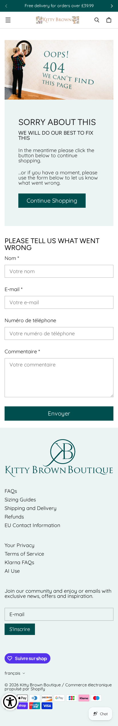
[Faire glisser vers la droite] (112, 6)
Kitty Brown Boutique (40, 684)
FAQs (11, 491)
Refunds (14, 516)
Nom (12, 258)
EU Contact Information (32, 525)
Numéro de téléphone (30, 320)
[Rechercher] (97, 20)
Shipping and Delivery (30, 508)
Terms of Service (24, 553)
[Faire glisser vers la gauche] (6, 6)
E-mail (14, 289)
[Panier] (109, 20)
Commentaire (22, 351)
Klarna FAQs (19, 562)
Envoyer (59, 413)
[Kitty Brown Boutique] (57, 20)
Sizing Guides (20, 499)
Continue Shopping (52, 200)
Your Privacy (19, 545)
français (12, 673)
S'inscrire (19, 629)
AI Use (12, 571)
